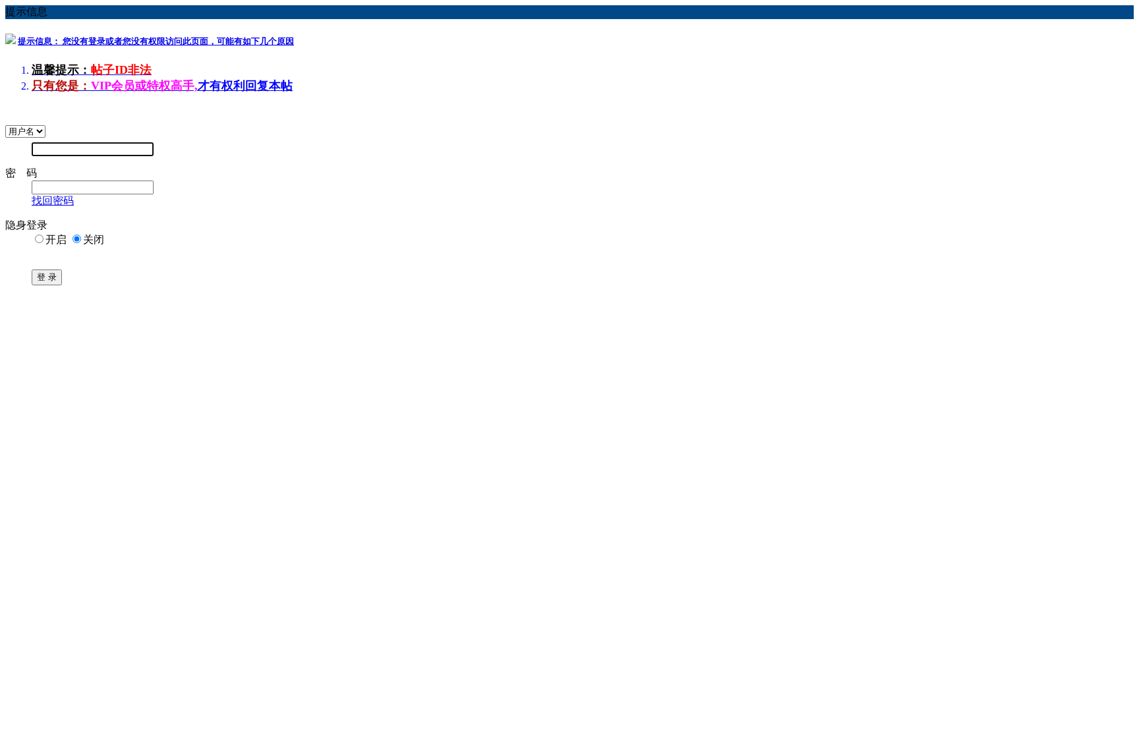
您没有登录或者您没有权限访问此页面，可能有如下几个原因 (156, 41)
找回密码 (53, 200)
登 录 (47, 277)
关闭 (93, 239)
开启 (56, 239)
